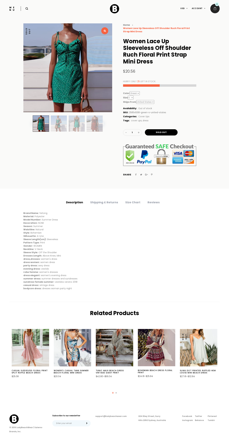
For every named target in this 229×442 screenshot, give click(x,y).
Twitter (198, 416)
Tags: (126, 120)
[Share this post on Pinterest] (152, 174)
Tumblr (211, 420)
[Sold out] (31, 374)
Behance (199, 420)
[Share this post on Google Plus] (146, 174)
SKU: (125, 112)
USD (182, 8)
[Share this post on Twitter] (141, 174)
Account (197, 8)
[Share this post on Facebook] (135, 174)
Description (74, 202)
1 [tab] (113, 393)
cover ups (136, 120)
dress (145, 120)
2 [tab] (116, 393)
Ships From (129, 102)
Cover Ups (143, 116)
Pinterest (212, 416)
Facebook (187, 416)
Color (126, 93)
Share (127, 174)
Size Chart (132, 202)
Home (126, 25)
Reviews (154, 202)
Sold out (161, 132)
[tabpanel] (30, 355)
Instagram (187, 420)
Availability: (130, 108)
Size (125, 97)
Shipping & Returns (104, 202)
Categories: (130, 116)
